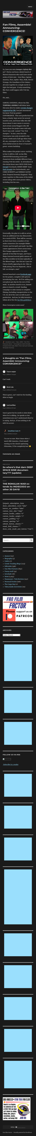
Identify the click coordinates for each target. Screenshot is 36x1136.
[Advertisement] (18, 663)
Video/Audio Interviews (13, 587)
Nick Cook (11, 346)
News (10, 344)
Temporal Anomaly (8, 347)
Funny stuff (9, 571)
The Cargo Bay (10, 584)
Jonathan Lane (9, 342)
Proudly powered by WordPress (23, 1132)
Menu (30, 6)
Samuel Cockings (27, 346)
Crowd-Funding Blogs (13, 564)
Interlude (8, 574)
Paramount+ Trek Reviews (14, 579)
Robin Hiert (18, 346)
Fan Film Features (11, 569)
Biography (8, 558)
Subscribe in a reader (10, 764)
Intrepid (5, 346)
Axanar (7, 556)
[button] (21, 1128)
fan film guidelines (24, 300)
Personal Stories (11, 582)
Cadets (7, 561)
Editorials (8, 566)
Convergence (18, 344)
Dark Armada (7, 169)
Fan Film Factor (7, 1132)
